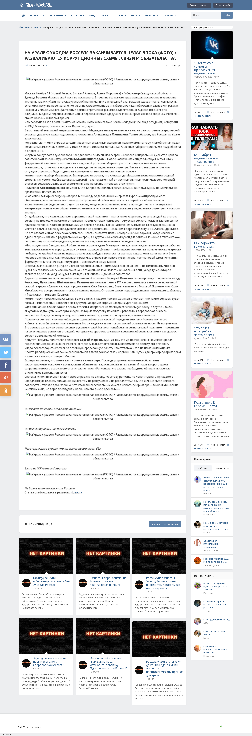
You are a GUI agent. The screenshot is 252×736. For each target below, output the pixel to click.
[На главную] (36, 5)
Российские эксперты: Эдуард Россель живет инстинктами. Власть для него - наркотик (163, 583)
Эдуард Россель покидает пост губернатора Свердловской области (50, 661)
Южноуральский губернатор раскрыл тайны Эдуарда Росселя (51, 581)
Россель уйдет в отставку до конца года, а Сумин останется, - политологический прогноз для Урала (164, 668)
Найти (227, 15)
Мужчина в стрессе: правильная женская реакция (214, 604)
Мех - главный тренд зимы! (214, 633)
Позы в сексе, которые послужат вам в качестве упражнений (215, 525)
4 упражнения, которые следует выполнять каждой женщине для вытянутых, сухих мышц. (216, 483)
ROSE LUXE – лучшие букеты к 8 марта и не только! (215, 586)
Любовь (150, 15)
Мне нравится (38, 65)
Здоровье (77, 15)
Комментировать (203, 115)
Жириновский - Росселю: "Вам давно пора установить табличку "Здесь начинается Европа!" (108, 663)
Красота (106, 15)
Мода (92, 15)
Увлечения (56, 15)
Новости (36, 15)
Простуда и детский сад (216, 619)
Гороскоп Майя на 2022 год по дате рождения (216, 560)
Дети (134, 15)
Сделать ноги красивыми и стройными (210, 543)
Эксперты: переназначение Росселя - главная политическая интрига (108, 581)
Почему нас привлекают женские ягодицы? (215, 649)
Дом (120, 15)
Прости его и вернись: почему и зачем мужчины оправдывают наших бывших (216, 506)
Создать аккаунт (199, 5)
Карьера (168, 15)
